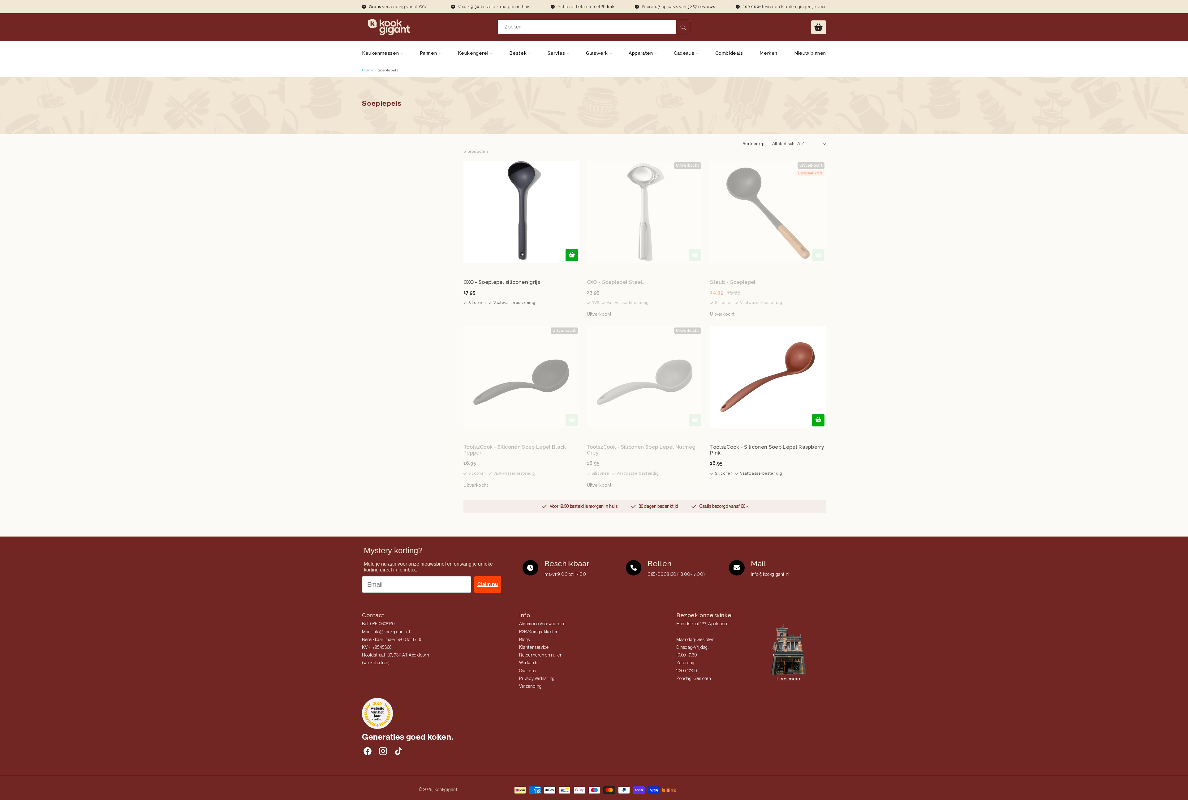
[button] (818, 27)
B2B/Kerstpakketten (539, 632)
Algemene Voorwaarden (542, 624)
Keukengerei (474, 53)
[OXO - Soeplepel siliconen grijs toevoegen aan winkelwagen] (572, 255)
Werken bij (529, 663)
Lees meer (788, 678)
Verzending (530, 686)
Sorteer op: (754, 143)
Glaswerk (597, 53)
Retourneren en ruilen (541, 655)
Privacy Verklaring (537, 679)
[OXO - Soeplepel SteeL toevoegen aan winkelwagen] (695, 255)
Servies (557, 53)
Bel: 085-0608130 (378, 624)
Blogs (524, 640)
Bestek (518, 53)
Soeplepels (388, 70)
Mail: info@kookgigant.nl (386, 632)
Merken (768, 53)
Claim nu (487, 584)
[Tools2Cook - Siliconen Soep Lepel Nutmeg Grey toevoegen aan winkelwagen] (695, 420)
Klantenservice (534, 647)
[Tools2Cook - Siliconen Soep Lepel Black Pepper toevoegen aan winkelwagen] (572, 420)
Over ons (527, 671)
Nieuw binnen (810, 53)
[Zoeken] (683, 27)
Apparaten (641, 53)
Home (367, 70)
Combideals (729, 53)
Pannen (429, 53)
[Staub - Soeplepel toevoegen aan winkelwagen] (818, 255)
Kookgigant (446, 789)
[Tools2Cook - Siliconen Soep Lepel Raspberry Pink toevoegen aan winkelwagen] (818, 420)
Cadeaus (685, 53)
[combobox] (594, 27)
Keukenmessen (381, 53)
